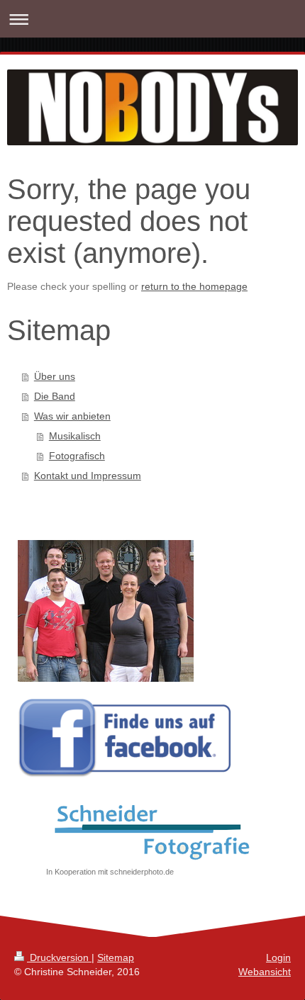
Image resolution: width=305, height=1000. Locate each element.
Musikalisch (75, 436)
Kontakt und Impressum (87, 475)
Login (278, 957)
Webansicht (264, 971)
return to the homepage (194, 286)
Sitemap (115, 957)
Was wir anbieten (72, 416)
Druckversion (59, 957)
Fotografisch (77, 455)
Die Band (54, 396)
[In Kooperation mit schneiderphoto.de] (152, 829)
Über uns (54, 376)
